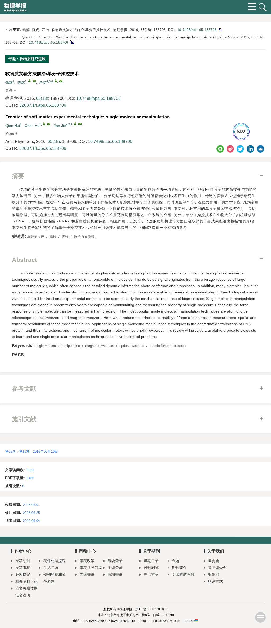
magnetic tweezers (100, 346)
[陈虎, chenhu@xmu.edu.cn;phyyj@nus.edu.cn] (29, 80)
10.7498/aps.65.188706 (197, 30)
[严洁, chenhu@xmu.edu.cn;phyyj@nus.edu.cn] (56, 80)
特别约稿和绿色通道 (54, 578)
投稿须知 (22, 561)
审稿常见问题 (91, 567)
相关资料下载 (26, 581)
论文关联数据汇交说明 (26, 591)
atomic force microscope (169, 346)
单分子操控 (36, 237)
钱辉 (9, 82)
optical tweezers (132, 346)
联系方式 (215, 581)
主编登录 (115, 567)
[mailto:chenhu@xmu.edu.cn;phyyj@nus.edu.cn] (34, 81)
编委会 (213, 561)
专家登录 (87, 574)
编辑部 (213, 574)
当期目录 (151, 561)
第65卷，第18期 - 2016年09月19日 (31, 451)
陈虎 (21, 82)
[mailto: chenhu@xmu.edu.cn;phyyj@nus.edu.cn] (49, 124)
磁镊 (53, 237)
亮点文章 (151, 574)
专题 (175, 561)
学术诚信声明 (183, 574)
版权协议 (22, 574)
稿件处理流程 (54, 561)
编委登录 (115, 561)
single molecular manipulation (58, 346)
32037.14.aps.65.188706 (42, 105)
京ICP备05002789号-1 (151, 609)
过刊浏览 (151, 567)
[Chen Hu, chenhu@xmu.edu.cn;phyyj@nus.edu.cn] (44, 123)
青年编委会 (217, 567)
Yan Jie (60, 125)
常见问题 (50, 567)
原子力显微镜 (85, 237)
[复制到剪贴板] (219, 29)
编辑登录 (115, 574)
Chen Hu (32, 125)
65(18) (42, 98)
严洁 (43, 82)
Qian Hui (12, 125)
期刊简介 (179, 567)
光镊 (66, 237)
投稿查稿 (22, 567)
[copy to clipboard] (71, 42)
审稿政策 (87, 561)
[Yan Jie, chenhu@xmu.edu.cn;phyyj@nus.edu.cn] (75, 123)
